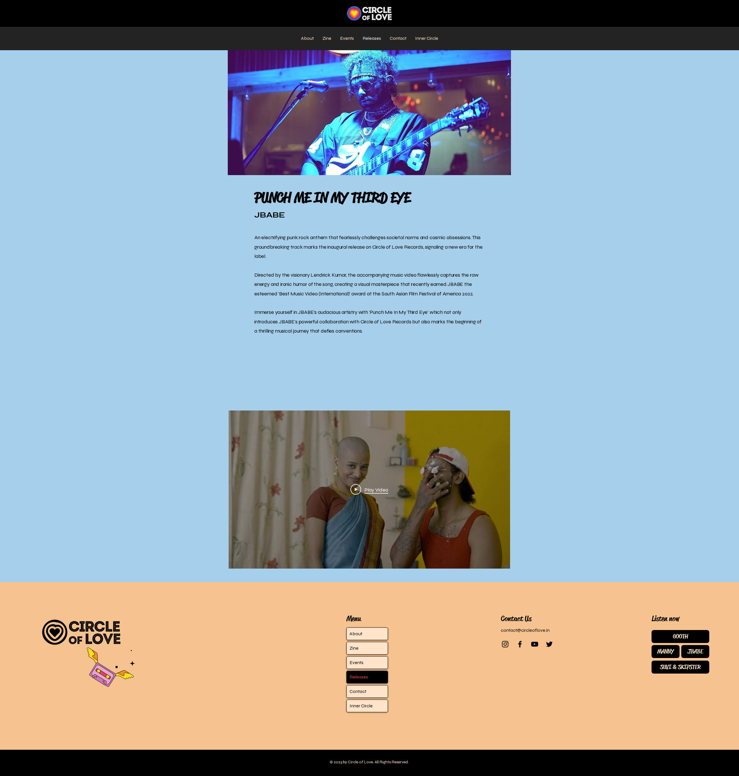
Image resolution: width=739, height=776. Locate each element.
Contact (358, 691)
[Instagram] (505, 644)
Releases (359, 677)
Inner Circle (361, 705)
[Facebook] (520, 644)
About (356, 633)
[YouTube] (534, 644)
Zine (354, 648)
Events (356, 662)
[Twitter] (549, 644)
